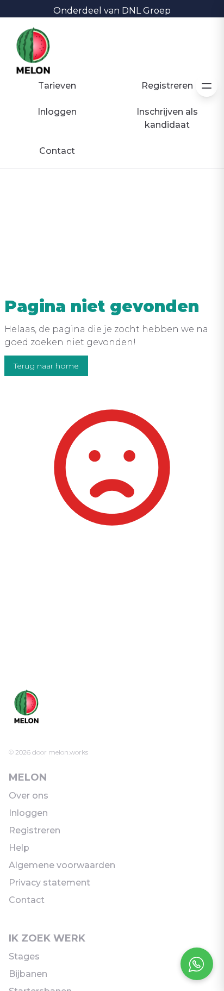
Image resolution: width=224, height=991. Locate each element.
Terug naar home (46, 366)
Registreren (167, 85)
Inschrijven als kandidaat (167, 118)
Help (19, 848)
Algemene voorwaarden (62, 865)
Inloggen (57, 112)
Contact (57, 151)
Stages (24, 956)
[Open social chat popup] (197, 964)
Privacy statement (49, 882)
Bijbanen (28, 974)
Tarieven (57, 85)
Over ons (28, 795)
